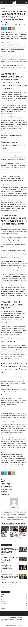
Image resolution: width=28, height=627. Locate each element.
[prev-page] (13, 541)
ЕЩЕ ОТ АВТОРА (21, 523)
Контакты (20, 617)
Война (2, 594)
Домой (2, 5)
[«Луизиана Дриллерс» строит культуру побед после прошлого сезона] (23, 559)
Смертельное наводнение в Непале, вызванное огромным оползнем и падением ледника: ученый (4, 535)
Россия (2, 606)
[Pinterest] (9, 28)
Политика (3, 608)
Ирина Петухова (5, 24)
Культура (3, 599)
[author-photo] (14, 502)
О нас (14, 622)
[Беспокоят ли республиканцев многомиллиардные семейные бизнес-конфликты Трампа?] (23, 576)
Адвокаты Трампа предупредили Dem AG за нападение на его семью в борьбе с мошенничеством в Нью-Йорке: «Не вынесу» (14, 535)
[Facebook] (2, 28)
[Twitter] (5, 28)
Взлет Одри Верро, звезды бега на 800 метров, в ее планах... (9, 583)
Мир (2, 596)
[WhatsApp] (13, 28)
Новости (6, 5)
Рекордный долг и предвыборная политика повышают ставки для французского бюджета (8, 568)
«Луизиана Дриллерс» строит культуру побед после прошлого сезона (9, 559)
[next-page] (15, 541)
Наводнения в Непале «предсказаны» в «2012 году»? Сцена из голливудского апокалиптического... (9, 550)
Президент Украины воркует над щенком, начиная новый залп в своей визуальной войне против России (23, 535)
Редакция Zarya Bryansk (11, 617)
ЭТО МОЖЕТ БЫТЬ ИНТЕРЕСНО (9, 523)
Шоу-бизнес (3, 603)
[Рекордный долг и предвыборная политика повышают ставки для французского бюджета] (23, 567)
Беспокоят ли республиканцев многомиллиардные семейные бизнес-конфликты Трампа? (9, 576)
